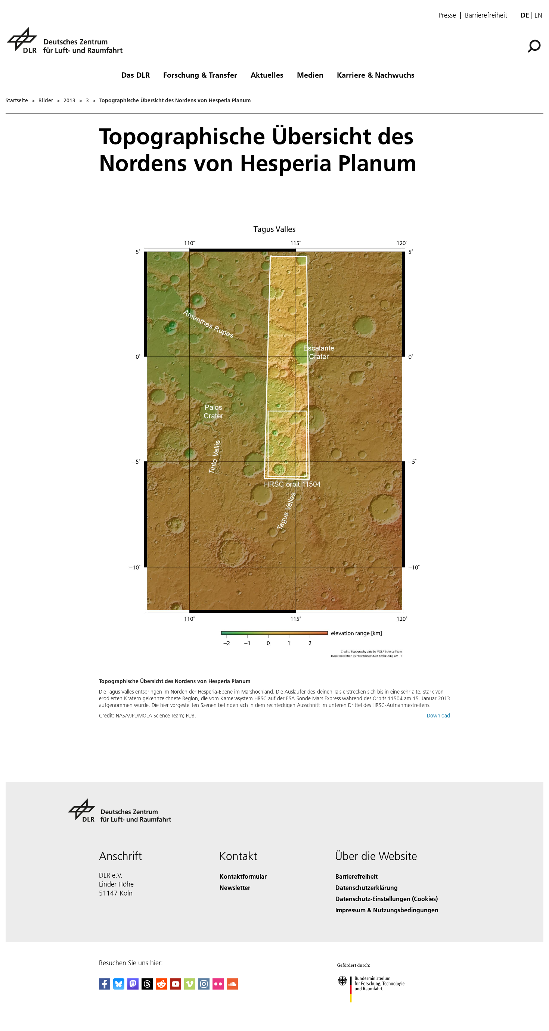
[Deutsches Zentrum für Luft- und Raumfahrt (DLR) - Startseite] (67, 44)
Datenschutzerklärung (366, 887)
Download (438, 715)
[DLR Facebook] (104, 987)
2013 (69, 100)
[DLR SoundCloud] (232, 987)
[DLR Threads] (147, 987)
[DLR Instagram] (204, 987)
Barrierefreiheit (486, 15)
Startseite (17, 100)
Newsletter (235, 887)
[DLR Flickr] (218, 987)
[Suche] (535, 45)
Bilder (45, 100)
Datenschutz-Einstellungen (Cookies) (386, 899)
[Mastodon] (133, 987)
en (538, 15)
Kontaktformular (243, 876)
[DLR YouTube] (175, 987)
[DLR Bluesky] (118, 987)
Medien (310, 75)
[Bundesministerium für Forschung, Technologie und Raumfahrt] (378, 1010)
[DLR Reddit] (161, 987)
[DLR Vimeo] (189, 987)
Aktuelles (267, 75)
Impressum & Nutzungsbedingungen (386, 910)
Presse (447, 15)
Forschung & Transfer (200, 75)
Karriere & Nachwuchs (376, 75)
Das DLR (135, 75)
